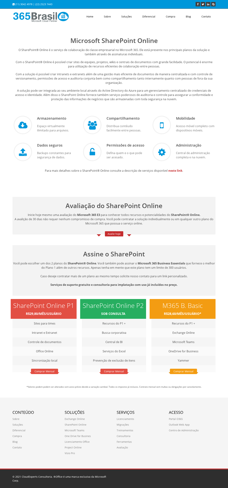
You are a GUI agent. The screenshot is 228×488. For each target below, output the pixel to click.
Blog (188, 16)
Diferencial (148, 16)
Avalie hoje (114, 234)
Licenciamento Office (77, 441)
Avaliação (122, 447)
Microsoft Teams (74, 430)
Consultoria (123, 436)
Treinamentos (125, 430)
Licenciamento (125, 419)
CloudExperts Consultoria (37, 476)
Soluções (126, 16)
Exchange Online (75, 419)
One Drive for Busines (78, 436)
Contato (206, 16)
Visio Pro (70, 453)
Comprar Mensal (45, 371)
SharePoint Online (75, 424)
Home (89, 16)
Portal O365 (176, 419)
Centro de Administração (184, 430)
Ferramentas (124, 441)
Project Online (73, 447)
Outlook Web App (179, 424)
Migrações (123, 424)
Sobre (107, 16)
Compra (170, 16)
